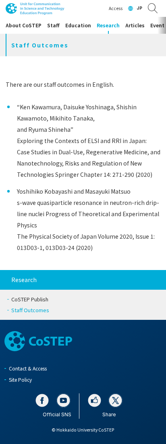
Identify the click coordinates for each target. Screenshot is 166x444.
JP (139, 8)
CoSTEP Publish (29, 299)
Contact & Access (28, 368)
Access (115, 8)
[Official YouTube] (63, 400)
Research (24, 280)
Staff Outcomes (30, 310)
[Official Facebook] (42, 400)
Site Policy (20, 379)
